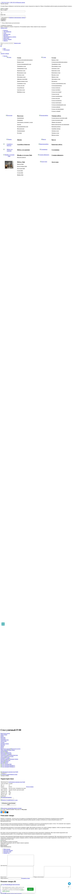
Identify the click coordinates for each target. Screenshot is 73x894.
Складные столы (21, 89)
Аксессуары (3, 756)
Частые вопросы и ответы (9, 36)
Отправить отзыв (25, 878)
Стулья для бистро (56, 87)
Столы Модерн (20, 87)
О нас (4, 33)
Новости (5, 40)
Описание (3, 754)
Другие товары (29, 786)
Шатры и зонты (55, 135)
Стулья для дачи (55, 94)
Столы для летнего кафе (57, 120)
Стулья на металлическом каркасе (59, 62)
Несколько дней (7, 851)
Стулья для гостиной (56, 92)
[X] (7, 812)
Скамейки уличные (56, 128)
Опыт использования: (6, 846)
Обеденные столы (21, 77)
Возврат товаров (7, 39)
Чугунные (19, 133)
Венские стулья (55, 74)
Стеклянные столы (21, 83)
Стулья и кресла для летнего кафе (59, 118)
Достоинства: (4, 865)
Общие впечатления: (39, 877)
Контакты (5, 35)
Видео (2, 762)
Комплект (3, 752)
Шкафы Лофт (20, 174)
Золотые (19, 124)
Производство (6, 34)
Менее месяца (6, 849)
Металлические (20, 128)
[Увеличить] (6, 764)
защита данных (5, 891)
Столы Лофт (20, 170)
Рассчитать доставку (17, 808)
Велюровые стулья (56, 72)
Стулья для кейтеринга (57, 96)
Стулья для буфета (56, 89)
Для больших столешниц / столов (25, 122)
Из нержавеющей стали (22, 126)
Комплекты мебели (56, 126)
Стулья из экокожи (56, 106)
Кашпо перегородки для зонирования (60, 124)
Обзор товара (4, 750)
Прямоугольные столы (22, 81)
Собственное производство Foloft (17, 782)
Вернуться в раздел (5, 748)
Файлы (2, 761)
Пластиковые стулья (56, 66)
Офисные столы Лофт (22, 79)
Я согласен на (14, 17)
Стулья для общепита (57, 100)
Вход (4, 48)
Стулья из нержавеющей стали (59, 104)
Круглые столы (20, 74)
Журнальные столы (21, 72)
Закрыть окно (4, 28)
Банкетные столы (21, 70)
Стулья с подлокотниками (58, 109)
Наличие (3, 760)
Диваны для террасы (56, 122)
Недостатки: (4, 877)
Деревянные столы (21, 66)
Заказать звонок (21, 2)
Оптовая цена (11, 804)
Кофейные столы (21, 92)
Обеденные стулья (56, 79)
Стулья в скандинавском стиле (59, 83)
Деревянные (20, 120)
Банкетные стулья (56, 70)
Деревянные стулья (56, 64)
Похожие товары (5, 759)
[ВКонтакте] (1, 812)
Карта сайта (6, 38)
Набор (2, 751)
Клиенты (5, 30)
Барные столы (20, 62)
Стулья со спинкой (56, 111)
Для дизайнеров (7, 31)
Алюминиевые (20, 118)
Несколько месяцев (8, 850)
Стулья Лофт (20, 172)
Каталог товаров (5, 53)
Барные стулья (55, 59)
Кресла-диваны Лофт (22, 166)
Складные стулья (55, 68)
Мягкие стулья (55, 77)
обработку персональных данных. (17, 17)
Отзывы (2, 757)
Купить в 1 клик (14, 800)
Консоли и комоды (21, 157)
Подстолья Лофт (21, 168)
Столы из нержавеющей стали (24, 64)
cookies (22, 889)
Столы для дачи (20, 85)
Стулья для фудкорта (56, 102)
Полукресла (54, 81)
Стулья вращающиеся (57, 85)
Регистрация (6, 49)
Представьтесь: (4, 878)
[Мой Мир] (5, 812)
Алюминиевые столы (22, 68)
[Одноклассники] (3, 812)
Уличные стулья (55, 133)
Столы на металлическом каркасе (25, 59)
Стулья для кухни (56, 98)
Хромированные (21, 130)
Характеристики (5, 755)
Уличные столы (55, 130)
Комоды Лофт (20, 164)
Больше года (6, 853)
